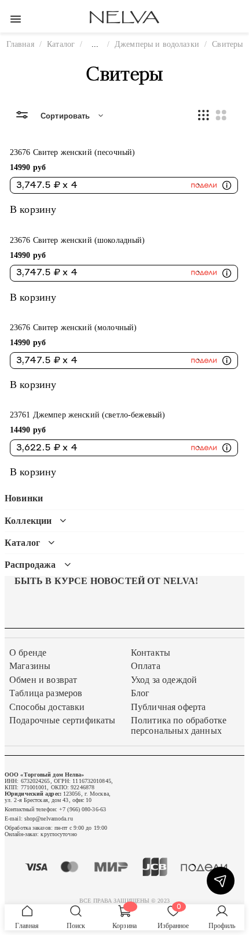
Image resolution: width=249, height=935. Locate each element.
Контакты (150, 652)
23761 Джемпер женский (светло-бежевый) (87, 414)
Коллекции (28, 521)
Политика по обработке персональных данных (178, 725)
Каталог (61, 44)
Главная (20, 44)
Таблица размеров (46, 693)
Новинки (24, 498)
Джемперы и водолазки (157, 44)
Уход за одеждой (164, 680)
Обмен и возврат (43, 680)
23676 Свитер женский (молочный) (73, 327)
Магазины (29, 666)
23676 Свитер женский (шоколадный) (77, 240)
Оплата (145, 666)
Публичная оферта (168, 707)
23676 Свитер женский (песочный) (72, 152)
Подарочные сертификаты (62, 720)
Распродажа (30, 565)
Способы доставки (47, 707)
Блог (140, 693)
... (94, 44)
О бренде (27, 652)
